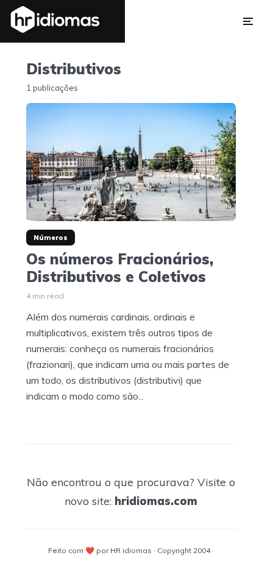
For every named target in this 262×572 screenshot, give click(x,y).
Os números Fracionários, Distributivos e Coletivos (119, 268)
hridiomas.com (156, 501)
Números (51, 237)
